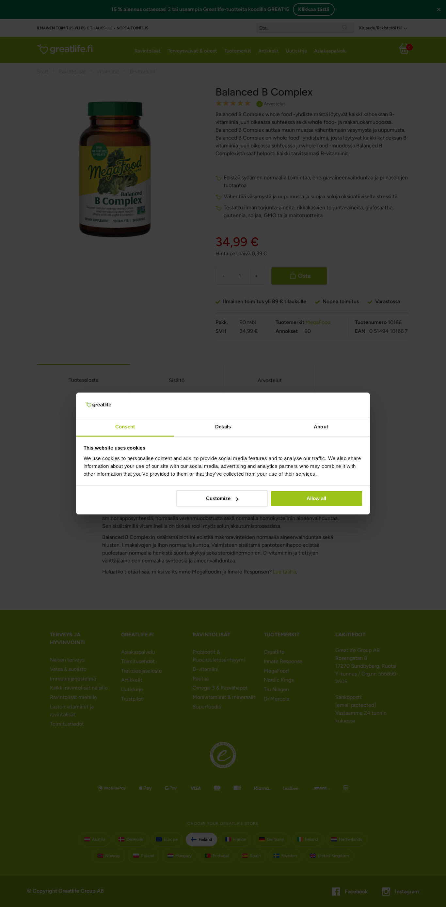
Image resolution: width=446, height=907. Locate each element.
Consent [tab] (125, 426)
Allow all (316, 498)
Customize (218, 498)
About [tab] (321, 426)
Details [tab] (223, 426)
